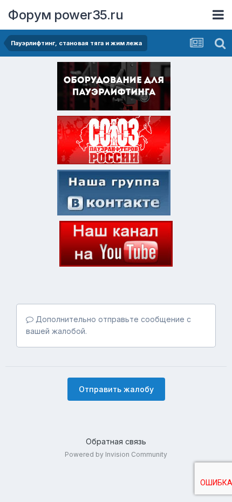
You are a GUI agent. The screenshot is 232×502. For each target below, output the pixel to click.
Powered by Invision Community (116, 454)
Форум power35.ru (65, 15)
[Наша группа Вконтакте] (113, 194)
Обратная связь (116, 441)
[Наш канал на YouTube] (116, 245)
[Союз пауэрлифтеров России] (113, 142)
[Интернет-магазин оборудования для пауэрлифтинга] (113, 88)
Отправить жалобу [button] (116, 389)
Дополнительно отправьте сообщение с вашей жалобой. (108, 325)
